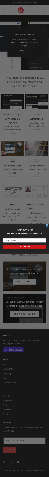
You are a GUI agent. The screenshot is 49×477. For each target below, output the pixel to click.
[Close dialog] (47, 225)
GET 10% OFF (24, 246)
